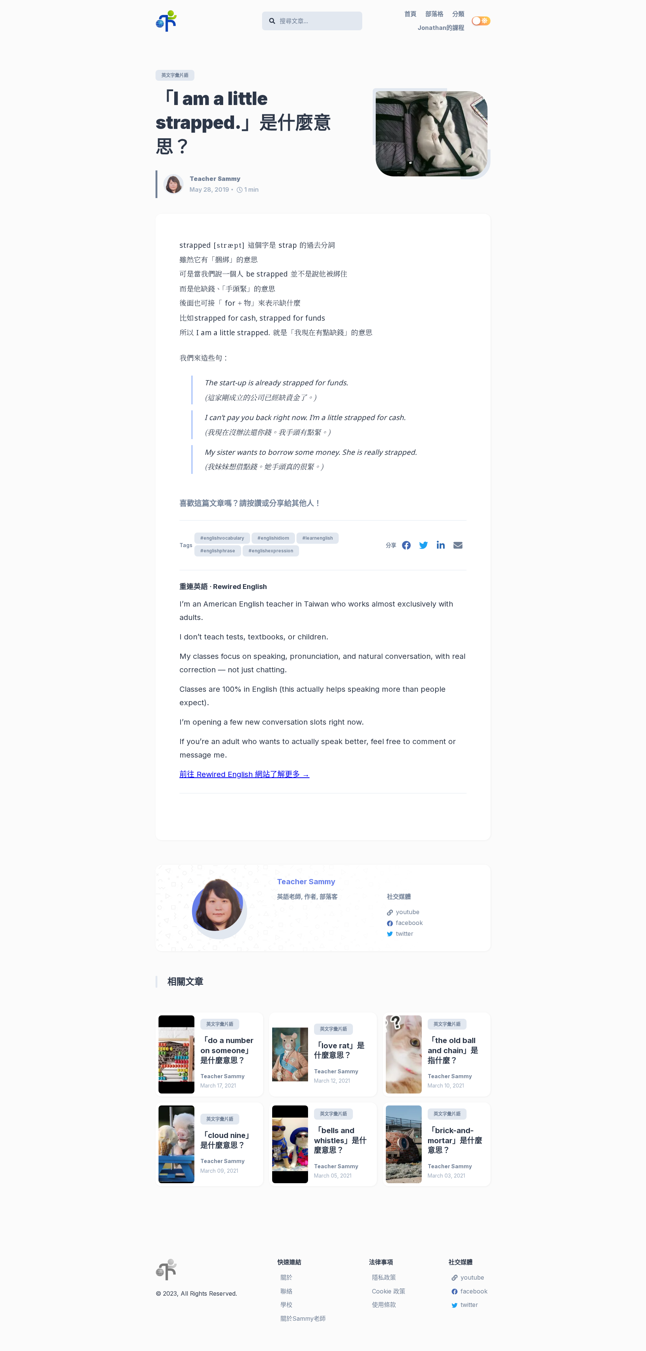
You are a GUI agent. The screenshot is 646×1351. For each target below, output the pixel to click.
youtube (407, 912)
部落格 (434, 14)
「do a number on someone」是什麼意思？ (226, 1050)
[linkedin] (440, 547)
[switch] (481, 20)
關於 (286, 1277)
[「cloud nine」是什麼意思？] (176, 1144)
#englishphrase (217, 550)
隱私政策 (384, 1277)
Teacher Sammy (306, 881)
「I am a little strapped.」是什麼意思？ (243, 122)
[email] (457, 547)
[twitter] (423, 547)
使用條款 (384, 1304)
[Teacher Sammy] (176, 184)
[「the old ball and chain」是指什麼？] (404, 1054)
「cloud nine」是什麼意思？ (226, 1140)
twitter (404, 933)
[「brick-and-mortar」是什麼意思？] (404, 1144)
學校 (286, 1304)
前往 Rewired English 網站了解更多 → (244, 774)
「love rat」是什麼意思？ (339, 1050)
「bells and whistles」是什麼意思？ (340, 1140)
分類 (458, 14)
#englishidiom (273, 538)
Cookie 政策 (388, 1291)
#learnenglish (317, 538)
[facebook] (406, 547)
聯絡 (286, 1291)
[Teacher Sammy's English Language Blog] (206, 21)
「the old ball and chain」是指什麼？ (453, 1050)
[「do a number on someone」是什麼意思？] (176, 1054)
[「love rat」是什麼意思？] (290, 1054)
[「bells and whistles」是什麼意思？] (290, 1144)
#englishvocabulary (222, 538)
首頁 (410, 14)
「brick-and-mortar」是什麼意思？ (455, 1140)
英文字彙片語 (175, 75)
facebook (409, 922)
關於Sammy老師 (303, 1318)
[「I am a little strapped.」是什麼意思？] (431, 133)
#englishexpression (271, 550)
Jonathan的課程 (441, 27)
